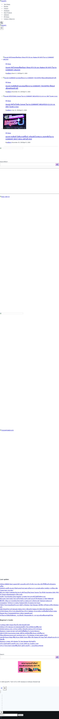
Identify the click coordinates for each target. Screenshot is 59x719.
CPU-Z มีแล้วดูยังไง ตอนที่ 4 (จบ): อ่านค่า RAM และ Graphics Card (19, 643)
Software (6, 15)
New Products (8, 12)
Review (6, 6)
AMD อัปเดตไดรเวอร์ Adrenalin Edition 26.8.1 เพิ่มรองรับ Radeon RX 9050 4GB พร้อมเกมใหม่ (26, 609)
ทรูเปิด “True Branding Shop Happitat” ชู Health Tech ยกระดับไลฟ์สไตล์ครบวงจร (23, 596)
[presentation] (31, 58)
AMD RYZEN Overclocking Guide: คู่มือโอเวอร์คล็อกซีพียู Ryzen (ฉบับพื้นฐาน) (22, 633)
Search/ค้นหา (4, 161)
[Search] (57, 164)
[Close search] (1, 712)
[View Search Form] (1, 22)
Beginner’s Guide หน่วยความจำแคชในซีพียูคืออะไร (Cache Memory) (20, 631)
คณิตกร (9, 73)
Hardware (6, 10)
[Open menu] (1, 28)
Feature (6, 8)
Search (2, 654)
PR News (6, 17)
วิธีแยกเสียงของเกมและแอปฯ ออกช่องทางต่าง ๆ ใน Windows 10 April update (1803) (23, 635)
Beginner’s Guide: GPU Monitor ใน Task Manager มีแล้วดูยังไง (18, 641)
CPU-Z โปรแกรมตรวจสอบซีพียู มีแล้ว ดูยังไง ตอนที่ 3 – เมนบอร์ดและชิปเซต (21, 645)
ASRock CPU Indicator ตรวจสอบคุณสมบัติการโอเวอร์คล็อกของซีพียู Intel (21, 627)
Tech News (7, 4)
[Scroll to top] (1, 688)
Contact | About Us (9, 19)
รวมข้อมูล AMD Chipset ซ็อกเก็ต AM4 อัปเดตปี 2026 (15, 625)
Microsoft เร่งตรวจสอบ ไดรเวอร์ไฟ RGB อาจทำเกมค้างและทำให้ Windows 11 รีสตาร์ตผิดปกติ (26, 598)
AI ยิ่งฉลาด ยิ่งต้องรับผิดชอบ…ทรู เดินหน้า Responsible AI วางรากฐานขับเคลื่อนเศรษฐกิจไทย (26, 615)
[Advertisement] (29, 42)
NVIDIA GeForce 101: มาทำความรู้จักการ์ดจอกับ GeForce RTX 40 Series (21, 629)
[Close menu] (0, 691)
